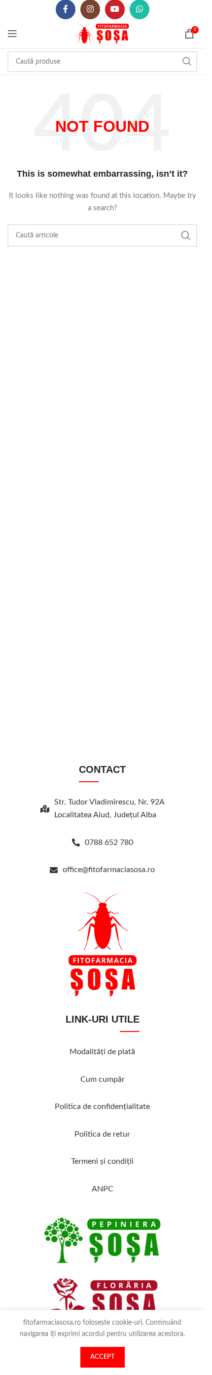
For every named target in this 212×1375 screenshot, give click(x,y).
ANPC (102, 1189)
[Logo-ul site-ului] (102, 33)
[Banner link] (102, 1240)
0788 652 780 (109, 842)
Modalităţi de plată (102, 1052)
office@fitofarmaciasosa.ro (109, 870)
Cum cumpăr (102, 1079)
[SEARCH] (187, 61)
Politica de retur (102, 1134)
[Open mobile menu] (12, 33)
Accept (102, 1357)
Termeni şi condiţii (102, 1161)
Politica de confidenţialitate (102, 1106)
